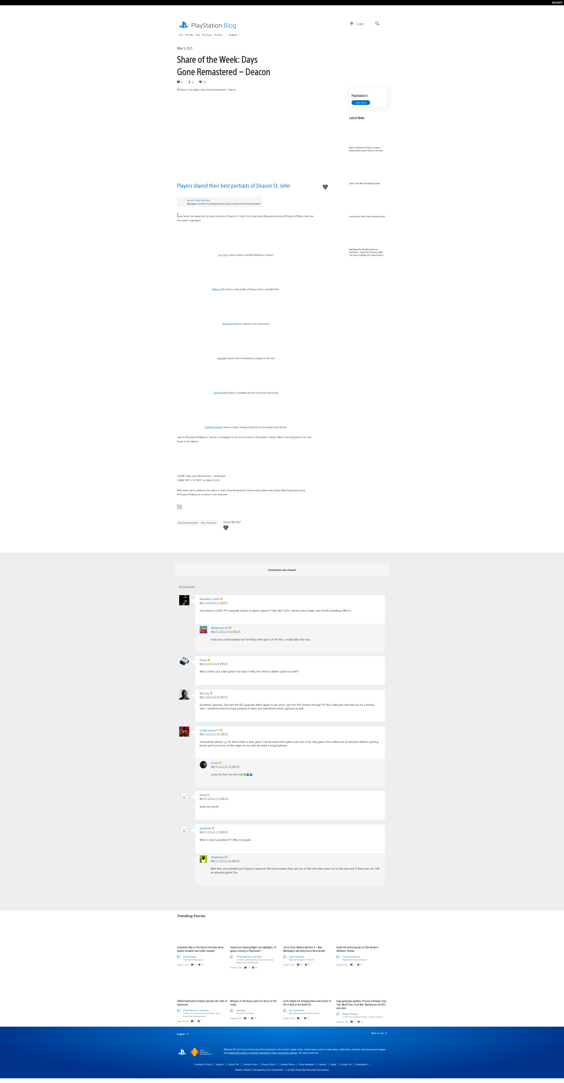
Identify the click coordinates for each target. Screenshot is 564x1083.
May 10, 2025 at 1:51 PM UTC (225, 766)
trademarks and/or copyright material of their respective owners (262, 1052)
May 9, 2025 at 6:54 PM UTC (214, 697)
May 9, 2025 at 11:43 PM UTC (214, 734)
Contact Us (346, 1064)
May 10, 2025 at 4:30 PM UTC (225, 631)
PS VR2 (189, 34)
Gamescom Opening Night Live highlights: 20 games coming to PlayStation (253, 948)
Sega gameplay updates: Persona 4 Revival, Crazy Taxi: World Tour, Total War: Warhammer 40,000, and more (361, 1004)
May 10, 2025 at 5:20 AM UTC (214, 798)
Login (360, 24)
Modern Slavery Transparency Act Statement (259, 1069)
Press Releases (306, 1064)
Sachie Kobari (189, 956)
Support (220, 1064)
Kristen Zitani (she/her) (198, 200)
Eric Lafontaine (296, 1010)
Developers (362, 1064)
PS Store (207, 34)
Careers (322, 1064)
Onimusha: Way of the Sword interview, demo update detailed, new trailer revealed (200, 948)
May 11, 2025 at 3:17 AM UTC (214, 831)
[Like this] (199, 964)
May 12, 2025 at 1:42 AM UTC (225, 860)
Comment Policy (203, 1064)
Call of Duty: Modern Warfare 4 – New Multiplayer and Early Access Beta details (304, 948)
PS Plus (218, 34)
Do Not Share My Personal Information (308, 1069)
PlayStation (213, 25)
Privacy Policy (268, 1064)
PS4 (198, 34)
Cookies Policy (287, 1064)
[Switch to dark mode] (352, 24)
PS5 (181, 34)
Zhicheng (240, 1010)
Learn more (360, 102)
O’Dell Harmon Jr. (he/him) (249, 956)
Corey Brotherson (351, 956)
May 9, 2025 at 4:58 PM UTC (214, 663)
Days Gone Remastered (188, 523)
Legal (333, 1064)
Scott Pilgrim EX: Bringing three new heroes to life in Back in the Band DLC (307, 1002)
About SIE (233, 1064)
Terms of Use (250, 1064)
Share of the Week (208, 523)
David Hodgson (296, 956)
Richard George (350, 1013)
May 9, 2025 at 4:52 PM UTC (214, 602)
